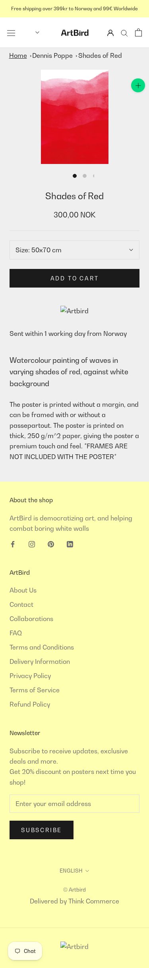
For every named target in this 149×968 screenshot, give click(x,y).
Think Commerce (93, 901)
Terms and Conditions (42, 647)
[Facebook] (13, 543)
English (71, 870)
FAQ (16, 633)
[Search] (124, 32)
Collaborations (31, 619)
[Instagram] (32, 543)
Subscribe (41, 830)
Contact (21, 604)
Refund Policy (30, 704)
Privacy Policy (30, 676)
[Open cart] (138, 32)
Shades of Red (100, 55)
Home (18, 55)
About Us (23, 590)
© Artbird (74, 889)
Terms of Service (35, 690)
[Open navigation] (11, 32)
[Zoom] (138, 85)
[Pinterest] (51, 543)
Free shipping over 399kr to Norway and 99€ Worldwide (74, 8)
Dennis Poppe (52, 55)
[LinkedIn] (70, 543)
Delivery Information (40, 661)
